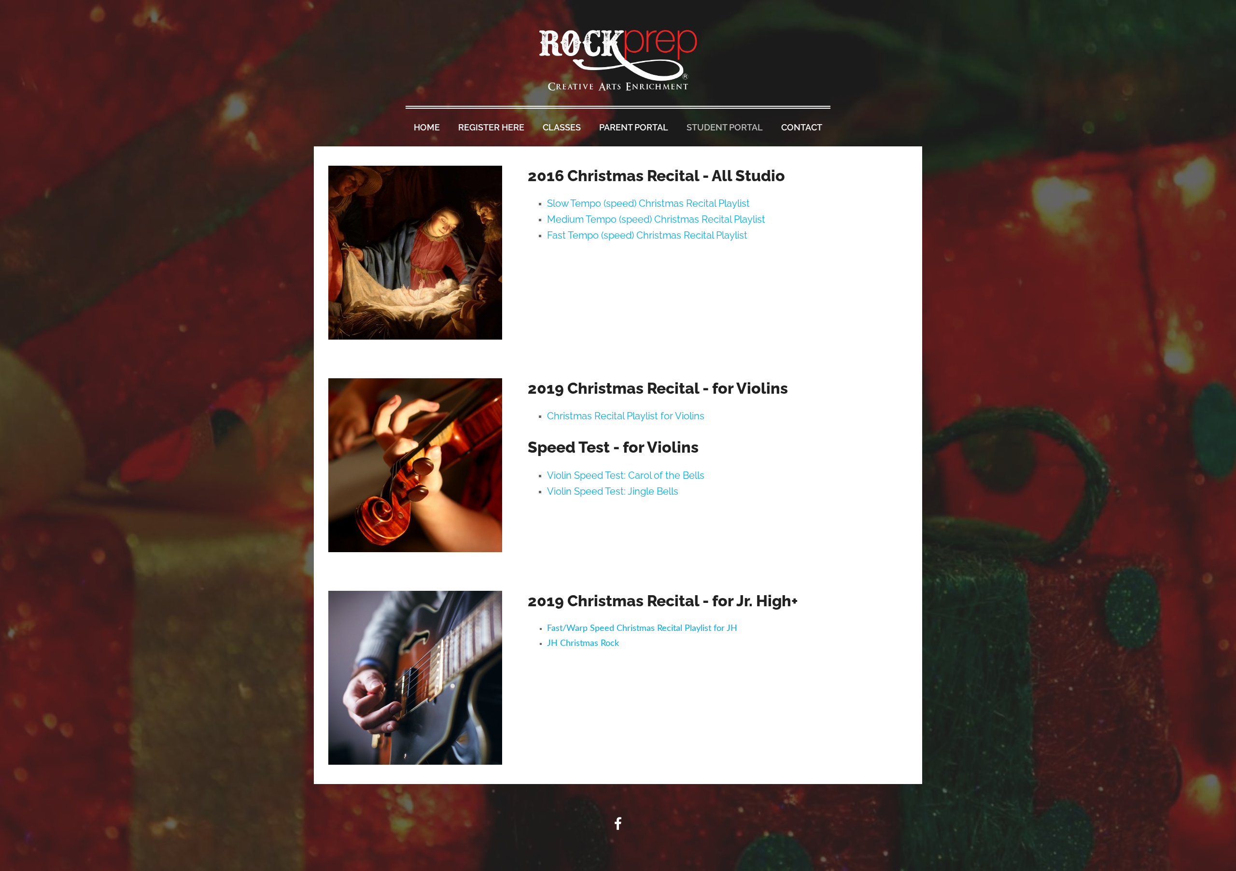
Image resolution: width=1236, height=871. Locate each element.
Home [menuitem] (427, 127)
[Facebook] (618, 823)
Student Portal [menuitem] (725, 127)
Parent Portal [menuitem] (633, 127)
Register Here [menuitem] (491, 127)
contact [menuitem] (801, 127)
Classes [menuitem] (562, 127)
